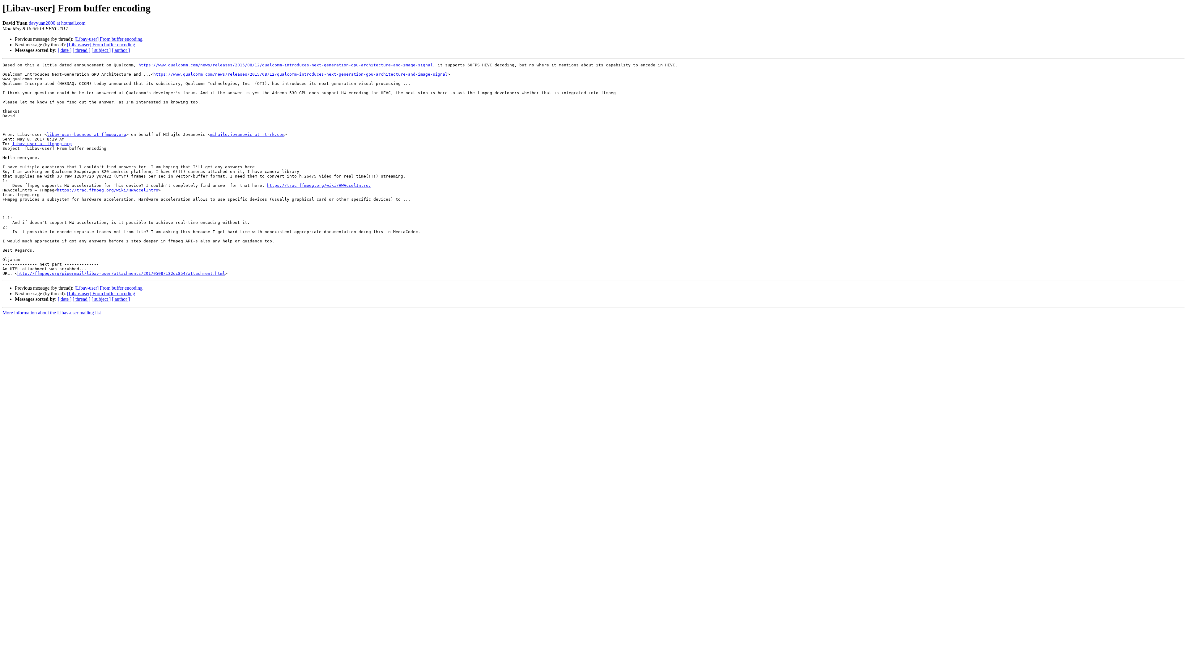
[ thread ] (81, 50)
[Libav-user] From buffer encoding (108, 39)
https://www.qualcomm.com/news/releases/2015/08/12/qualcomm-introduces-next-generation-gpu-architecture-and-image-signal (300, 74)
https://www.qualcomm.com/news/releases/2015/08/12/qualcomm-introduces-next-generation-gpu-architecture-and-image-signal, (286, 65)
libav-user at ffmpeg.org (42, 143)
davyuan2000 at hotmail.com (57, 23)
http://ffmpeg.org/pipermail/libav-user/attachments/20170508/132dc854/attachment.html (121, 273)
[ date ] (64, 50)
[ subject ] (101, 50)
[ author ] (121, 50)
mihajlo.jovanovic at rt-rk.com (247, 134)
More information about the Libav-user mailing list (51, 312)
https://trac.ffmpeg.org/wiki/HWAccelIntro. (319, 185)
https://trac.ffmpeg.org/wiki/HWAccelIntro (107, 190)
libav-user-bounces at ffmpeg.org (86, 134)
